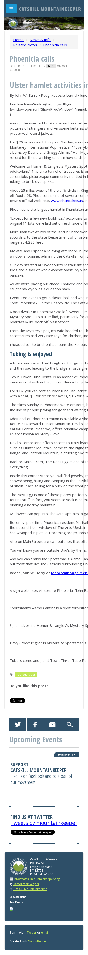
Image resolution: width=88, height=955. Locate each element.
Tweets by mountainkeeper (44, 823)
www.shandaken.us (67, 200)
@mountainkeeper (26, 884)
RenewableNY (18, 897)
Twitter (31, 932)
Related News (25, 44)
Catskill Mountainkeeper (30, 889)
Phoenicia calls (55, 44)
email (45, 932)
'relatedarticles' (26, 674)
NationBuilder (37, 941)
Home (18, 39)
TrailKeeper (17, 902)
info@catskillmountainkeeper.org (37, 879)
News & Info (40, 39)
